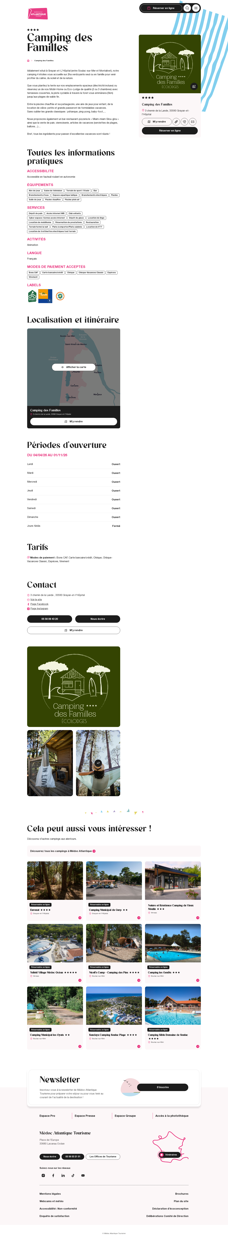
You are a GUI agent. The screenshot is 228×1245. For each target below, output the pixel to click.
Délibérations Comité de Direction (167, 1216)
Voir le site (36, 600)
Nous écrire (98, 619)
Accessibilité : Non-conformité (58, 1209)
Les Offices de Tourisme (103, 1156)
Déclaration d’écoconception (170, 1209)
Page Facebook (39, 604)
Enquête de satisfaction (54, 1216)
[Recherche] (187, 8)
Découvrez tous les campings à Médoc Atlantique (61, 851)
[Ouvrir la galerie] (194, 86)
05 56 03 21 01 (72, 1156)
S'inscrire (163, 1087)
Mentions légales (50, 1194)
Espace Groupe (125, 1115)
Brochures (181, 1194)
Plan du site (181, 1201)
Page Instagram (39, 609)
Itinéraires (171, 1155)
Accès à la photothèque (171, 1115)
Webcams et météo (51, 1201)
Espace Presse (85, 1115)
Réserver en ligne (170, 131)
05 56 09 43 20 (49, 619)
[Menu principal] (196, 8)
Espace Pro (47, 1115)
